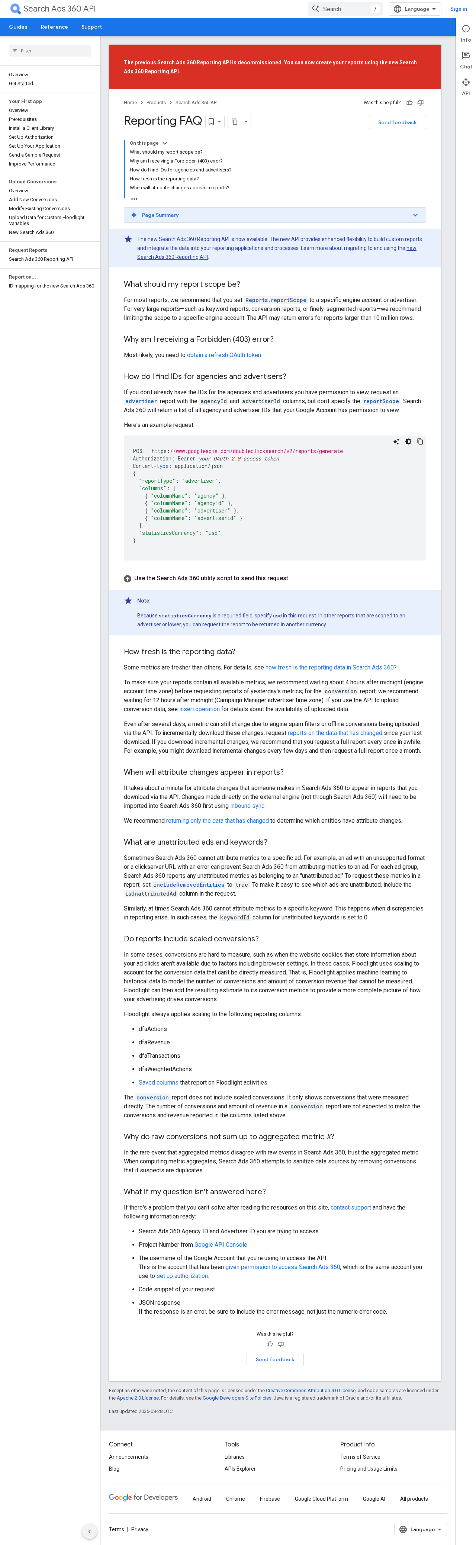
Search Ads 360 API (60, 9)
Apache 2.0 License (138, 1398)
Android (202, 1499)
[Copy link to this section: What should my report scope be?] (247, 284)
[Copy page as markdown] (234, 121)
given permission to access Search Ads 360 (282, 1267)
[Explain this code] (396, 441)
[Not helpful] (420, 102)
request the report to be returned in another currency (264, 624)
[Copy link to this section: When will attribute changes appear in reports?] (291, 772)
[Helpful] (409, 102)
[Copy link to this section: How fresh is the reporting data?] (242, 652)
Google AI (374, 1499)
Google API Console (220, 1244)
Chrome (235, 1499)
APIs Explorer (240, 1469)
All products (414, 1499)
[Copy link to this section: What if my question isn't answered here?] (273, 1192)
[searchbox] (50, 51)
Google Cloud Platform (321, 1499)
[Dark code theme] (408, 441)
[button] (275, 215)
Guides (18, 26)
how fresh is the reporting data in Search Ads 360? (331, 667)
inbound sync (247, 805)
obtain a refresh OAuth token (224, 355)
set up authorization (182, 1275)
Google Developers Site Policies (237, 1398)
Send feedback (397, 122)
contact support (351, 1207)
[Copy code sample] (420, 441)
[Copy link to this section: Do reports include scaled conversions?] (266, 939)
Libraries (235, 1457)
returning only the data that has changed (217, 820)
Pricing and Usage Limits (369, 1469)
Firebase (270, 1499)
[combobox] (345, 9)
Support (91, 26)
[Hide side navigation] (89, 1531)
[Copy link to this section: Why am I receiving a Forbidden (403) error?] (281, 339)
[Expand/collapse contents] (164, 143)
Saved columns (158, 1082)
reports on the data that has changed (335, 732)
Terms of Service (360, 1457)
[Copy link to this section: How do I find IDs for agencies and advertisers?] (293, 377)
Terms (116, 1529)
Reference (54, 26)
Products (156, 102)
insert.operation (199, 709)
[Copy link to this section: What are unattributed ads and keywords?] (274, 842)
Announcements (128, 1457)
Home (130, 102)
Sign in (458, 9)
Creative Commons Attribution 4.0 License (311, 1390)
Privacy (139, 1529)
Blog (114, 1469)
